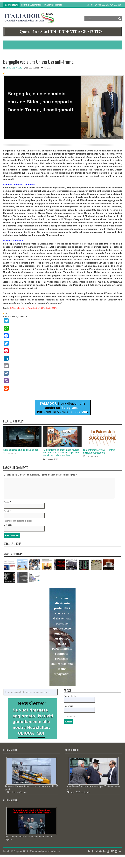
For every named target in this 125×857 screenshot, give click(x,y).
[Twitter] (95, 5)
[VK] (62, 373)
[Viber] (62, 380)
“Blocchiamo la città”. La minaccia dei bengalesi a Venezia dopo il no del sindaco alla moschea (61, 452)
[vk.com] (119, 5)
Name (6, 502)
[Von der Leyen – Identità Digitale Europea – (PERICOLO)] (9, 577)
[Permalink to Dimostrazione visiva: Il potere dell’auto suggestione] (102, 446)
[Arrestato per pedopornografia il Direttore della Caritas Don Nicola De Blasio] (47, 564)
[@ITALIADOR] (63, 414)
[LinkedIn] (103, 5)
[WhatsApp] (62, 328)
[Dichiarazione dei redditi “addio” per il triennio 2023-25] (96, 564)
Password (68, 706)
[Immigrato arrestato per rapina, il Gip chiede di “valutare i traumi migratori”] (34, 564)
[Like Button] (3, 73)
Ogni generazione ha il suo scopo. (21, 449)
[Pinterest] (99, 5)
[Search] (119, 18)
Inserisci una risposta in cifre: (18, 521)
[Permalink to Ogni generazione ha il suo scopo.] (22, 446)
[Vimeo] (111, 5)
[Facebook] (91, 5)
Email (6, 511)
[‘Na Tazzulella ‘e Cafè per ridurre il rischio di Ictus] (108, 564)
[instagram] (115, 5)
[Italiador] (29, 21)
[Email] (62, 365)
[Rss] (88, 5)
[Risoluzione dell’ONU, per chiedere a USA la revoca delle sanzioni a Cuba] (84, 564)
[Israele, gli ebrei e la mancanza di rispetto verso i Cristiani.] (59, 564)
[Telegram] (62, 320)
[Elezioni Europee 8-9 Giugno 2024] (71, 564)
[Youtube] (107, 5)
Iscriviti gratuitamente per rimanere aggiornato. (41, 5)
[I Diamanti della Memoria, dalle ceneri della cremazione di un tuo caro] (34, 577)
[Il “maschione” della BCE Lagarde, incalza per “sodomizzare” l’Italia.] (9, 564)
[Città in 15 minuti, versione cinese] (22, 577)
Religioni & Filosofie (14, 68)
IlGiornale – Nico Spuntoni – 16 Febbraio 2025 (33, 308)
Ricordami (70, 716)
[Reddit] (62, 388)
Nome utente (70, 696)
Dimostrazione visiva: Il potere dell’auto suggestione (99, 451)
